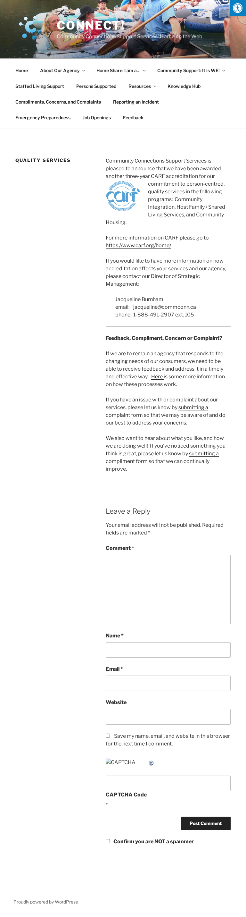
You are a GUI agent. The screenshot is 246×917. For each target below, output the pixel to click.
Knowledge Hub (184, 86)
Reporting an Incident (136, 102)
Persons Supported (96, 86)
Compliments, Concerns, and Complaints (58, 102)
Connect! (91, 25)
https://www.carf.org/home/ (138, 245)
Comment (120, 548)
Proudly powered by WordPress (45, 901)
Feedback (133, 117)
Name (115, 636)
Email (114, 669)
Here (157, 377)
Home (21, 70)
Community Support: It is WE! (188, 70)
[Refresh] (151, 762)
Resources (139, 86)
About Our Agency (60, 70)
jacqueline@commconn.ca (164, 307)
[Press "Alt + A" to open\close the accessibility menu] (238, 8)
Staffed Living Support (39, 86)
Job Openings (97, 117)
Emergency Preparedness (42, 117)
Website (116, 702)
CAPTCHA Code (126, 795)
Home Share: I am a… (118, 70)
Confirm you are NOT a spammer (153, 841)
